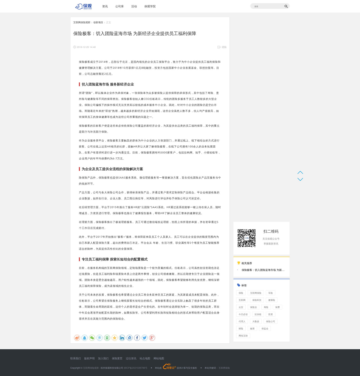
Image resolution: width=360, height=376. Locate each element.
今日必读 (243, 314)
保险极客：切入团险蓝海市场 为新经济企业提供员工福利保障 (264, 270)
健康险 (271, 299)
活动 (134, 6)
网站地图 (159, 358)
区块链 (258, 314)
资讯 (105, 6)
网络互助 (243, 335)
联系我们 (75, 358)
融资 (252, 328)
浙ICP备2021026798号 (135, 367)
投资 (270, 314)
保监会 (265, 328)
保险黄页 (117, 358)
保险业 (253, 307)
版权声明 (89, 358)
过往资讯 (131, 358)
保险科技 (256, 299)
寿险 (266, 307)
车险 (270, 292)
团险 (224, 47)
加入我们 (103, 358)
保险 (241, 292)
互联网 (242, 299)
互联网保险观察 (81, 22)
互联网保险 (255, 292)
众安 (241, 307)
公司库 (119, 6)
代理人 (242, 321)
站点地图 (145, 358)
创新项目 (98, 22)
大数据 (255, 321)
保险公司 (270, 321)
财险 (241, 328)
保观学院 (150, 6)
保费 (277, 307)
